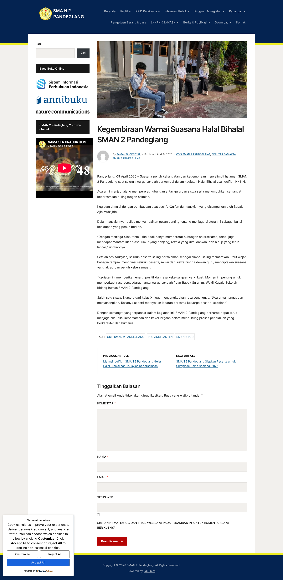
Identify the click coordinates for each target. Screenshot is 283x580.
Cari (39, 44)
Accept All (38, 562)
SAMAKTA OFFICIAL (128, 154)
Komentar (106, 403)
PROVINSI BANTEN (160, 336)
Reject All (54, 554)
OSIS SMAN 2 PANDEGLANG (193, 154)
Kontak (240, 22)
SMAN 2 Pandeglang (126, 158)
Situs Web (105, 497)
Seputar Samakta (224, 154)
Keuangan (236, 11)
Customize (22, 554)
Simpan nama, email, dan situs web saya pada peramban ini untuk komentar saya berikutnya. (163, 525)
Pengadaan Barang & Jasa (128, 22)
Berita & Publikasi (195, 22)
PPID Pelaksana (146, 11)
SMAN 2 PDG (184, 336)
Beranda (110, 11)
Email (102, 477)
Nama (103, 456)
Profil (124, 11)
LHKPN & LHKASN (163, 22)
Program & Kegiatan (207, 11)
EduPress (149, 570)
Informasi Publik (176, 11)
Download (222, 22)
